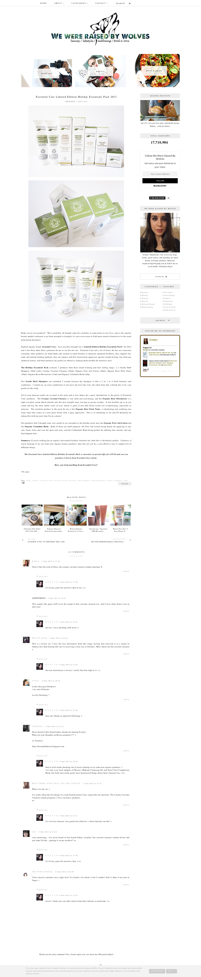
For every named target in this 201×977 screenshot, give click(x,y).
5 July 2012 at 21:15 (92, 783)
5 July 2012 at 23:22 (48, 832)
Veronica (37, 726)
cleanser (35, 480)
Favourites (168, 292)
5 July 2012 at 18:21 (57, 598)
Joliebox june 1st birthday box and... (47, 542)
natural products (98, 480)
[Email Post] (22, 482)
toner (126, 480)
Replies (43, 576)
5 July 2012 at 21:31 (68, 816)
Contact (100, 3)
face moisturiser (61, 480)
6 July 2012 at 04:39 (64, 872)
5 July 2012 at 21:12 (54, 726)
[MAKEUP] (100, 86)
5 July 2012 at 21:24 (68, 622)
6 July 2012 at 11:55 (68, 895)
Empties (167, 298)
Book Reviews (170, 310)
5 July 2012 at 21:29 (68, 761)
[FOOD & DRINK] (154, 86)
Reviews (145, 292)
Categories (79, 3)
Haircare (145, 301)
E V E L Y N (51, 582)
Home (43, 3)
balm (28, 480)
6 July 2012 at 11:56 (68, 855)
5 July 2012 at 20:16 (51, 681)
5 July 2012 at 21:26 (68, 665)
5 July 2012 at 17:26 (68, 582)
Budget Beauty (147, 307)
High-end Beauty (148, 304)
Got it (171, 971)
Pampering (168, 301)
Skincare (145, 298)
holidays (72, 480)
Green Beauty (169, 295)
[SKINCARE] (46, 86)
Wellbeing (168, 304)
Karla (35, 561)
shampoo (118, 480)
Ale (34, 832)
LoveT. (36, 681)
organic (110, 480)
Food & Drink (170, 307)
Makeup (145, 295)
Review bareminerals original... (108, 542)
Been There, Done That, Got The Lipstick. (56, 783)
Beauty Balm (39, 638)
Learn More (157, 971)
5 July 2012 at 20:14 (58, 638)
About (58, 3)
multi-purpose (84, 480)
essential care (46, 480)
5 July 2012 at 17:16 (51, 561)
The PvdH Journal (42, 872)
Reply (126, 571)
